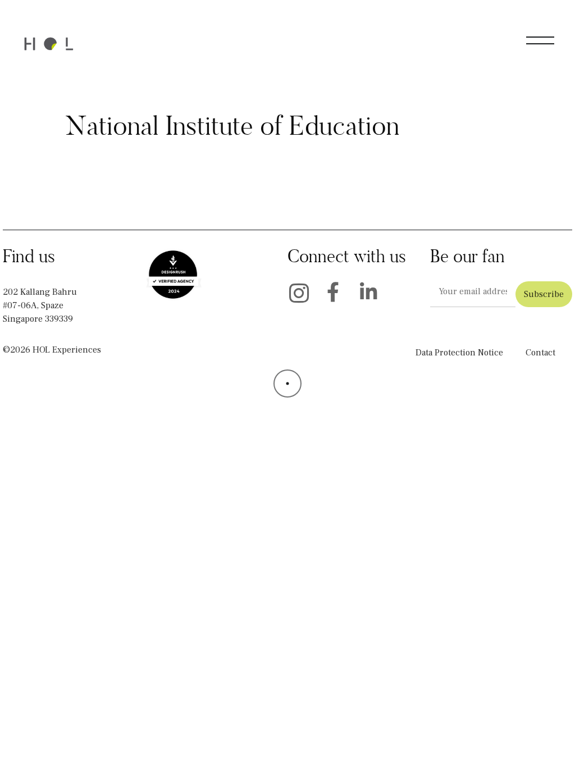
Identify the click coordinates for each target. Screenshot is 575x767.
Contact (540, 352)
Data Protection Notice (459, 352)
